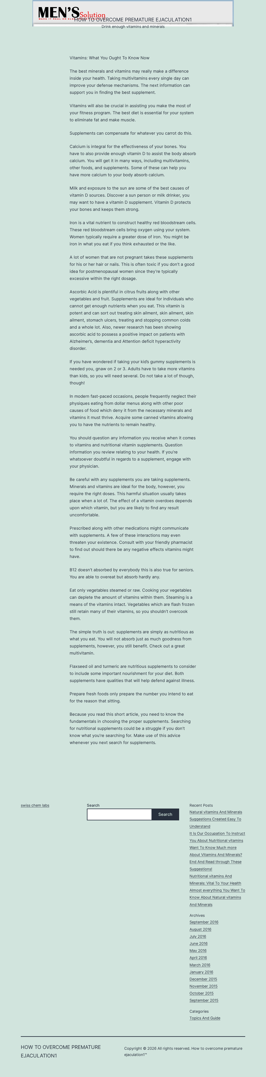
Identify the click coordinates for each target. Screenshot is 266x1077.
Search (93, 805)
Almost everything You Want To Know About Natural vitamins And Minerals (217, 897)
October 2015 (202, 993)
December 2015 (203, 979)
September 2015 (204, 1000)
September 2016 (204, 922)
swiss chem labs (35, 805)
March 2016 (200, 965)
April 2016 (198, 957)
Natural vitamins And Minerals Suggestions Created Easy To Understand (216, 819)
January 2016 (201, 972)
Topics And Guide (205, 1018)
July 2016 (198, 936)
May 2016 (198, 950)
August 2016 (200, 929)
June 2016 (199, 943)
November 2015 (204, 986)
